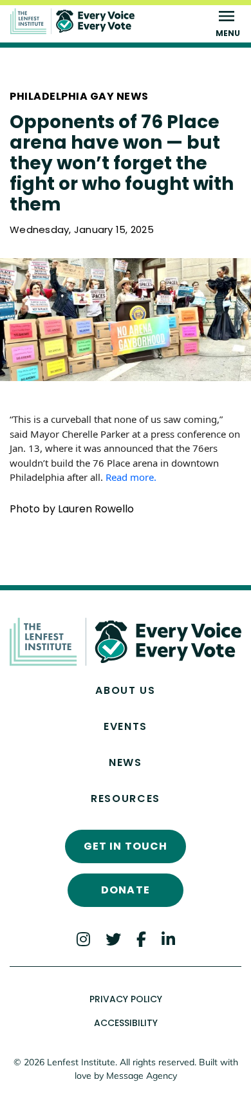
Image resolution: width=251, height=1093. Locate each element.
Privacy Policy (125, 999)
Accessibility (126, 1022)
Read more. (132, 477)
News (125, 762)
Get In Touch (126, 846)
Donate (125, 890)
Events (125, 726)
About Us (125, 690)
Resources (125, 798)
